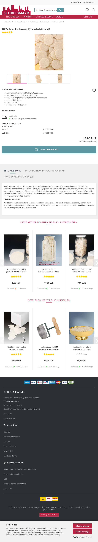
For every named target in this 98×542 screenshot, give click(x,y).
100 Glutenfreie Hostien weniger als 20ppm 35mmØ (16, 348)
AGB (5, 479)
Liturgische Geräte (44, 17)
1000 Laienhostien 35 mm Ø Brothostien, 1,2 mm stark (81, 270)
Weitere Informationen (82, 537)
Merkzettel (8, 413)
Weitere (59, 17)
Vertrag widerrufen (49, 515)
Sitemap (7, 441)
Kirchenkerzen (12, 17)
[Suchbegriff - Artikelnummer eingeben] (60, 10)
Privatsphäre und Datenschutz (15, 484)
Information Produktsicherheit (46, 170)
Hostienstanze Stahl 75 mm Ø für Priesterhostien (49, 348)
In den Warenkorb (49, 149)
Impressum (8, 488)
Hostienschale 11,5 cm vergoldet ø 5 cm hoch (82, 348)
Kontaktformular (10, 418)
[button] (93, 10)
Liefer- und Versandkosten (13, 474)
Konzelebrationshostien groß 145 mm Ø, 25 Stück (16, 270)
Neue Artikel (8, 451)
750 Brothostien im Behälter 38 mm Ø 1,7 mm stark (48, 270)
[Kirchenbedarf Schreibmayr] (16, 10)
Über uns (88, 17)
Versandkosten (69, 507)
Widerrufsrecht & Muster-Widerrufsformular (20, 469)
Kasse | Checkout (10, 446)
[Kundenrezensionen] (7, 33)
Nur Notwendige (82, 532)
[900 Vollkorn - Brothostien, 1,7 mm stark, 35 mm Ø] (49, 52)
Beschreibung (13, 170)
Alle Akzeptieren (82, 526)
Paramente (27, 17)
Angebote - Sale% (10, 456)
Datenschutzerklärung (52, 535)
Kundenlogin (89, 2)
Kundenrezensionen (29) (19, 176)
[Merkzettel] (87, 10)
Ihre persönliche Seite (12, 437)
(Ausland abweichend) (30, 119)
